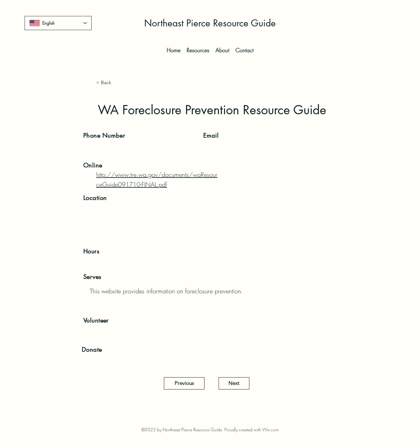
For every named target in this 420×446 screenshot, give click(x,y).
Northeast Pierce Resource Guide (210, 23)
